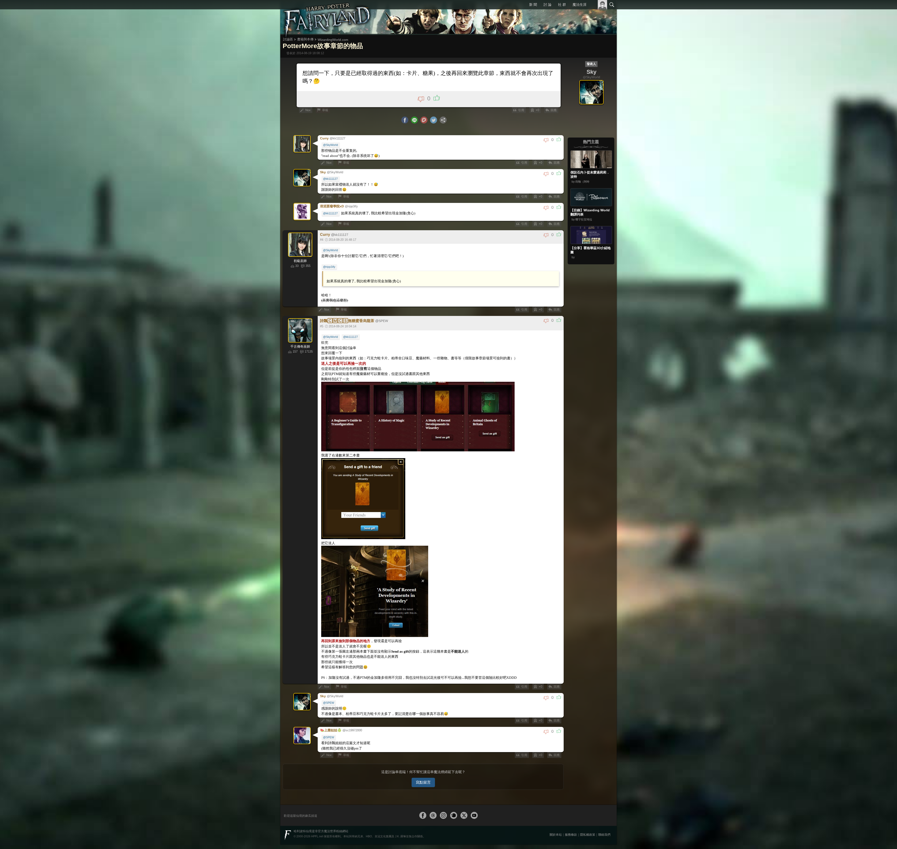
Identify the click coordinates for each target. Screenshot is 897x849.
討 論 (548, 5)
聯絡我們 (604, 813)
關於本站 (556, 813)
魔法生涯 (580, 5)
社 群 (562, 5)
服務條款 (571, 813)
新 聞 (534, 5)
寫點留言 (423, 761)
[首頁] (327, 17)
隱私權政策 (587, 813)
